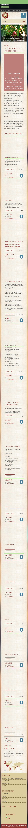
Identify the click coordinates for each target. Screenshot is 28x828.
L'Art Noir (7, 507)
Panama (7, 619)
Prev (3, 33)
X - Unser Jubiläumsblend (12, 447)
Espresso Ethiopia (10, 582)
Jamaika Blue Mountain (11, 157)
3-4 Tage (21, 169)
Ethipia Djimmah (9, 544)
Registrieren (15, 10)
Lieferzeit (4, 785)
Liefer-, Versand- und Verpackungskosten (12, 778)
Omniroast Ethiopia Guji (12, 654)
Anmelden (23, 10)
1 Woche (21, 210)
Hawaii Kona (8, 200)
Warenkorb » (23, 16)
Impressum (5, 798)
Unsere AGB (5, 793)
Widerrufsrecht (6, 783)
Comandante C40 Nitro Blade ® (14, 241)
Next (24, 33)
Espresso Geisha (9, 727)
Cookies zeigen (5, 4)
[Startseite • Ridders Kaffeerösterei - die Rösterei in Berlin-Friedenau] (11, 15)
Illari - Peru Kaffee (10, 345)
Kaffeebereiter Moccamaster (13, 281)
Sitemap (4, 801)
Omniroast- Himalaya (11, 690)
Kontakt (4, 796)
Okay (3, 6)
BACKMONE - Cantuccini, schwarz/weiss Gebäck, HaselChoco (12, 404)
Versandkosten (10, 177)
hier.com (18, 826)
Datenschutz (5, 780)
